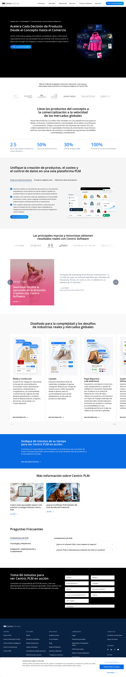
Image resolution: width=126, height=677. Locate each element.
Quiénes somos (54, 635)
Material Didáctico (55, 647)
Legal (74, 635)
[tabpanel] (63, 202)
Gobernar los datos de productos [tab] (66, 180)
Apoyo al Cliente (112, 639)
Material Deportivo (32, 643)
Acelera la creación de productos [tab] (21, 180)
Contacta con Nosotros (114, 635)
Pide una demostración (114, 3)
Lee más (15, 302)
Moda (28, 635)
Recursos (72, 3)
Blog (50, 643)
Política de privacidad (78, 639)
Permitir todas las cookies (112, 667)
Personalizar (111, 672)
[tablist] (43, 180)
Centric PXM (7, 651)
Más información (19, 417)
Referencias (63, 3)
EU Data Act (76, 657)
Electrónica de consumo (33, 655)
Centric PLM (7, 635)
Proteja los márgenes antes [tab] (43, 180)
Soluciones (41, 3)
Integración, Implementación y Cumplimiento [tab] (23, 550)
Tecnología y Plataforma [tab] (20, 543)
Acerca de (98, 3)
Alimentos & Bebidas (32, 639)
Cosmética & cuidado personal (36, 651)
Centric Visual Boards (10, 647)
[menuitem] (13, 635)
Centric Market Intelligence (12, 643)
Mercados (52, 3)
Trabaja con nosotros (56, 655)
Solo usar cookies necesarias (112, 662)
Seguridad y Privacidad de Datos (80, 644)
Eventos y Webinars (85, 3)
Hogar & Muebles (32, 647)
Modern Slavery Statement (80, 653)
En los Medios (53, 639)
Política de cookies (78, 649)
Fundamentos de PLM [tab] (19, 538)
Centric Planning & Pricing (11, 639)
